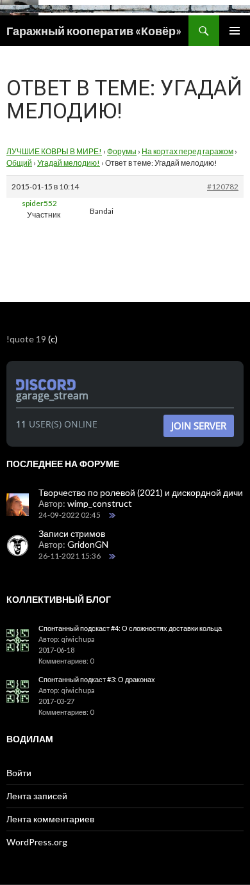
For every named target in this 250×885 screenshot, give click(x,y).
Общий (19, 163)
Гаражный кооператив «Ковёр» (93, 31)
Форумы (122, 151)
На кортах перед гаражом (187, 151)
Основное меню (234, 30)
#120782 (222, 186)
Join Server (198, 425)
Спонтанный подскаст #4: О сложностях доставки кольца (130, 628)
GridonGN (87, 544)
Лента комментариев (50, 818)
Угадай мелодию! (68, 163)
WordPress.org (36, 841)
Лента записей (36, 795)
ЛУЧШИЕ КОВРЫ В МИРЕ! (54, 151)
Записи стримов (71, 533)
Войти (18, 772)
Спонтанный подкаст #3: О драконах (96, 679)
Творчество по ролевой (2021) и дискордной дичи (140, 492)
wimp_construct (99, 503)
